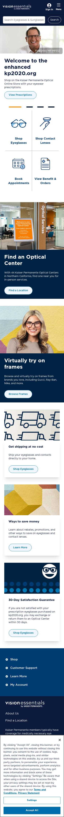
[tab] (15, 107)
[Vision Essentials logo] (17, 7)
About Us (12, 713)
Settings (32, 800)
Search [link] (54, 20)
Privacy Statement (28, 793)
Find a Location (16, 720)
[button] (56, 106)
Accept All (32, 810)
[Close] (60, 740)
